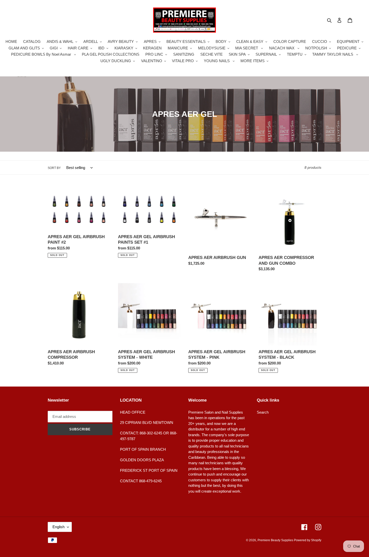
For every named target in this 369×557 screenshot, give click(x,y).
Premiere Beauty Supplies (276, 540)
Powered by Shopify (307, 540)
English (58, 527)
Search (263, 412)
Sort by (54, 168)
